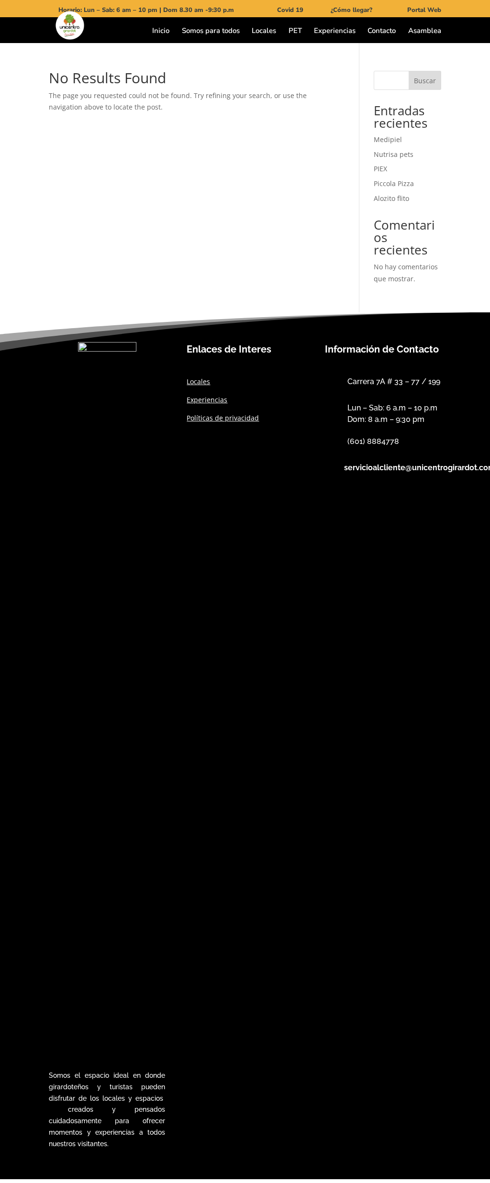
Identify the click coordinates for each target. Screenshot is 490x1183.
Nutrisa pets (393, 154)
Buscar (425, 80)
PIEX (380, 168)
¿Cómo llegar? (351, 10)
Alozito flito (391, 198)
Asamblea (424, 31)
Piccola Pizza (394, 183)
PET (295, 31)
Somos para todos (211, 31)
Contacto (382, 31)
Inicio (160, 31)
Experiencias (335, 31)
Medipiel (388, 139)
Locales (264, 31)
